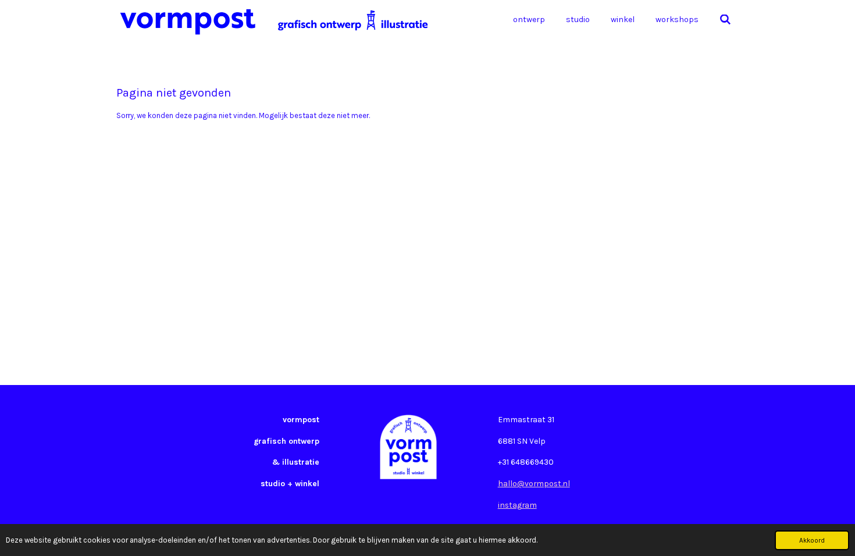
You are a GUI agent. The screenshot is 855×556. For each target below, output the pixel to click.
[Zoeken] (725, 20)
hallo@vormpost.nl (534, 483)
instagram (517, 504)
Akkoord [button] (812, 540)
